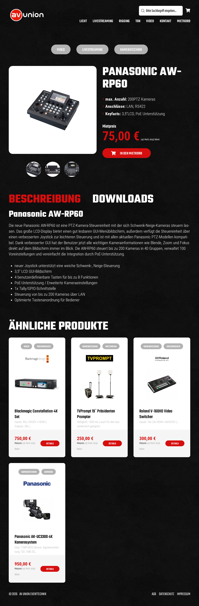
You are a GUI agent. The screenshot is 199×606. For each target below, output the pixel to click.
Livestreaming (103, 21)
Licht (83, 21)
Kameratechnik (131, 50)
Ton (137, 21)
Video (150, 21)
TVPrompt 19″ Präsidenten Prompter (96, 414)
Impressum (183, 594)
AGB (154, 594)
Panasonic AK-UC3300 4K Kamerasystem (33, 539)
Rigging (124, 21)
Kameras (48, 472)
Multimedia (111, 347)
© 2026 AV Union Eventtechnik (27, 594)
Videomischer (44, 347)
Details (50, 444)
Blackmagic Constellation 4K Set (36, 414)
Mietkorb (183, 21)
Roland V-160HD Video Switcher (155, 414)
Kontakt (165, 21)
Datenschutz (166, 594)
